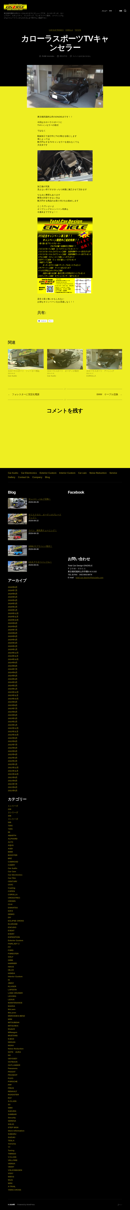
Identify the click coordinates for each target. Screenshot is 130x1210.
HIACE (11, 967)
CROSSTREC (14, 898)
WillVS (11, 1177)
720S (10, 825)
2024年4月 (12, 679)
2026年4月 (12, 600)
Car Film (12, 878)
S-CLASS (12, 1101)
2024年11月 (13, 656)
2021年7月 (12, 784)
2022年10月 (13, 735)
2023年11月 (13, 695)
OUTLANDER (14, 1065)
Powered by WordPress (26, 1205)
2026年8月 (12, 587)
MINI (10, 1019)
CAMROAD (13, 862)
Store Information (16, 1131)
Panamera (12, 1068)
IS (9, 980)
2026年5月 (12, 597)
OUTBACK (13, 1062)
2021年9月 (12, 777)
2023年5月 (12, 715)
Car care (82, 473)
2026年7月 (12, 590)
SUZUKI (11, 1137)
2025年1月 (12, 649)
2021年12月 (13, 767)
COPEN (11, 891)
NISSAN (11, 1042)
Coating (11, 888)
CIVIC (10, 885)
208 (9, 809)
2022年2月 (12, 761)
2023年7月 (12, 708)
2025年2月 (12, 646)
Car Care (12, 871)
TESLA (11, 1140)
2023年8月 (12, 705)
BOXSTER (12, 855)
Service (113, 473)
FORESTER (13, 953)
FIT (9, 947)
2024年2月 (12, 685)
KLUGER (12, 986)
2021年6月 (12, 787)
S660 (10, 1108)
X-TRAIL (12, 1186)
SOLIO (11, 1124)
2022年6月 (12, 748)
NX (9, 1055)
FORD (10, 950)
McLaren (12, 1013)
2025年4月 (12, 640)
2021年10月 (13, 774)
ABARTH (12, 835)
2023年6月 (12, 712)
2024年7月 (12, 669)
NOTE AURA (14, 1052)
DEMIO (11, 914)
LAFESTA (12, 990)
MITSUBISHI (13, 1022)
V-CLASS (12, 1157)
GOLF (10, 957)
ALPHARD (12, 839)
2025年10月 (13, 620)
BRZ (10, 858)
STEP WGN (13, 1127)
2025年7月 (12, 630)
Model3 (11, 1029)
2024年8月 (12, 666)
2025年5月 (12, 636)
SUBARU (12, 1134)
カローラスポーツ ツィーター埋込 (23, 371)
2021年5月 (12, 790)
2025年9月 (12, 623)
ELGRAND (13, 924)
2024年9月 (12, 662)
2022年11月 (13, 731)
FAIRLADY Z (13, 944)
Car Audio (13, 473)
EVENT (11, 930)
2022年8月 (12, 741)
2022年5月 (12, 751)
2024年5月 (12, 676)
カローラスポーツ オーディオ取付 (63, 371)
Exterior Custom (48, 473)
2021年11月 (13, 771)
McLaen (11, 1009)
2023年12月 (13, 692)
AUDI (10, 848)
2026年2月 (12, 607)
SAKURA (12, 1111)
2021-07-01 (63, 56)
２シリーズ (13, 812)
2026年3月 (12, 603)
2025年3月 (12, 643)
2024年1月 (12, 689)
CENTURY (12, 881)
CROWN (12, 901)
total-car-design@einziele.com (89, 577)
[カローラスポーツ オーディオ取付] (65, 359)
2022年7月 (12, 745)
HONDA (11, 973)
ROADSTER (13, 1094)
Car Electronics (56, 30)
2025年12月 (13, 613)
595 (9, 822)
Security (12, 1118)
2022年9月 (12, 738)
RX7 (10, 1098)
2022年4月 (12, 754)
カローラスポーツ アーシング (100, 371)
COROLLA (69, 30)
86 (9, 832)
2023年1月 (12, 725)
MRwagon (12, 1032)
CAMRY (11, 865)
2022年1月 (12, 764)
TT (9, 1147)
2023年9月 (12, 702)
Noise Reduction (98, 473)
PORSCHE (13, 1081)
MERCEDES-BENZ (16, 1016)
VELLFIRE (12, 1160)
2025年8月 (12, 626)
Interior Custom (67, 473)
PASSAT (11, 1072)
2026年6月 (12, 594)
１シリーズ (13, 806)
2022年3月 (12, 758)
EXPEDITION (14, 937)
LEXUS (11, 999)
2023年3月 (12, 718)
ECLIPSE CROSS (16, 921)
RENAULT (12, 1091)
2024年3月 (12, 682)
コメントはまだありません (82, 56)
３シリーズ (13, 819)
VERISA (11, 1163)
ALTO (10, 842)
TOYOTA (78, 30)
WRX (10, 1183)
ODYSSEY (12, 1058)
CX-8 (10, 904)
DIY (9, 917)
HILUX (11, 970)
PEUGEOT (12, 1075)
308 (9, 816)
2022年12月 (13, 728)
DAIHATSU (13, 908)
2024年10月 (13, 659)
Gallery (11, 477)
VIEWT (11, 1167)
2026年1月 (12, 610)
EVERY (11, 934)
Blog (47, 477)
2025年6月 (12, 633)
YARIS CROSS (14, 1190)
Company (37, 477)
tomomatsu (50, 56)
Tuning (11, 1150)
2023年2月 (12, 722)
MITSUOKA (13, 1026)
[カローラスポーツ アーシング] (104, 359)
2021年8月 (12, 781)
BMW (10, 852)
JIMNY (11, 983)
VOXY (10, 1173)
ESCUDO (12, 927)
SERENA (12, 1121)
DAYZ (10, 911)
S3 (9, 1104)
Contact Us (23, 477)
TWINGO (12, 1154)
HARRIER (12, 963)
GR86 (10, 960)
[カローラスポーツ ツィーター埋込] (26, 359)
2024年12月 (13, 653)
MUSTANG (13, 1035)
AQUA (11, 845)
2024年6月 (12, 672)
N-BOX (11, 1039)
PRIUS (11, 1088)
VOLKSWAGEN (15, 1170)
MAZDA (11, 1006)
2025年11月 (13, 617)
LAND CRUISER (15, 993)
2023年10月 (13, 699)
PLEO (10, 1078)
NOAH (11, 1045)
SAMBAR (12, 1114)
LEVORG (12, 996)
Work (10, 1180)
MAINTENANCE (15, 1003)
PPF (10, 1085)
